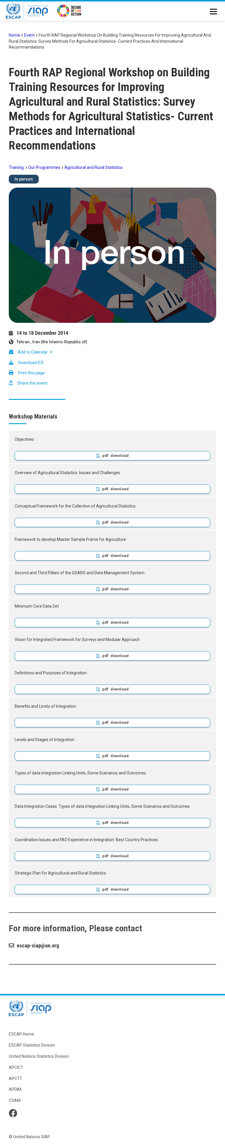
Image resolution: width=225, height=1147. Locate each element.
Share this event (31, 383)
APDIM (15, 1089)
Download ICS (31, 362)
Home (14, 35)
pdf (105, 455)
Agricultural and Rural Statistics (93, 167)
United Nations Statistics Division (39, 1056)
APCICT (16, 1067)
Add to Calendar (33, 352)
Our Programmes (44, 167)
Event (29, 35)
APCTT (15, 1078)
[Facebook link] (13, 1113)
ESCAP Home (21, 1034)
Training (16, 167)
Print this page (31, 373)
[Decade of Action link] (69, 11)
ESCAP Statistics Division (32, 1045)
